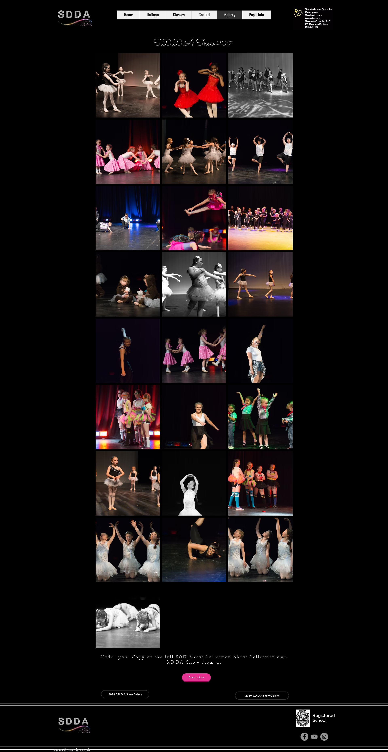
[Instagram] (324, 737)
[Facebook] (304, 737)
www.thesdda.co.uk (72, 749)
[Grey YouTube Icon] (314, 737)
